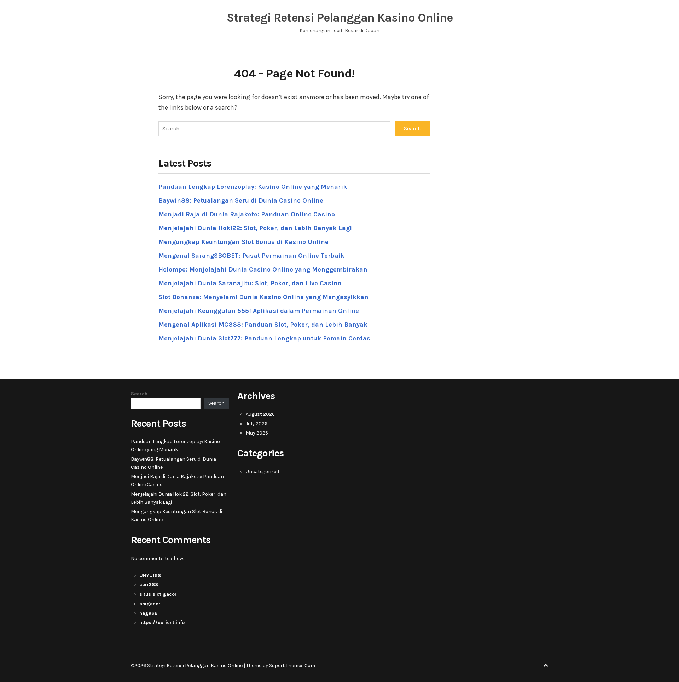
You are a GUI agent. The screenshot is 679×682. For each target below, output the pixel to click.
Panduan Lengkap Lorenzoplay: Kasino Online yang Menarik (252, 187)
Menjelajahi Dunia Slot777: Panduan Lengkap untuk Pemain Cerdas (264, 338)
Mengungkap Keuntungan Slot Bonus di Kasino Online (243, 242)
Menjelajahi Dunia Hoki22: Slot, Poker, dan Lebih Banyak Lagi (255, 228)
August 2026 (260, 414)
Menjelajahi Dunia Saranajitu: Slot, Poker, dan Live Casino (249, 283)
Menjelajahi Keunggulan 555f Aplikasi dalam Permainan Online (258, 311)
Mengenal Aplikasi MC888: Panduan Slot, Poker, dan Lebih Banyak (262, 324)
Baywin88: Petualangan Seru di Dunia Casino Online (240, 200)
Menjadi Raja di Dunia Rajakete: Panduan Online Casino (246, 214)
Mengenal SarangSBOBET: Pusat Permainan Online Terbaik (251, 256)
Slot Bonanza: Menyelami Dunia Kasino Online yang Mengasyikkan (263, 297)
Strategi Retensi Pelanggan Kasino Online (340, 18)
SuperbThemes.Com (292, 666)
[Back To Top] (545, 665)
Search (139, 394)
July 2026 (256, 424)
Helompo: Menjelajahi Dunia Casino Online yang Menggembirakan (262, 269)
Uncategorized (262, 471)
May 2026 (257, 433)
